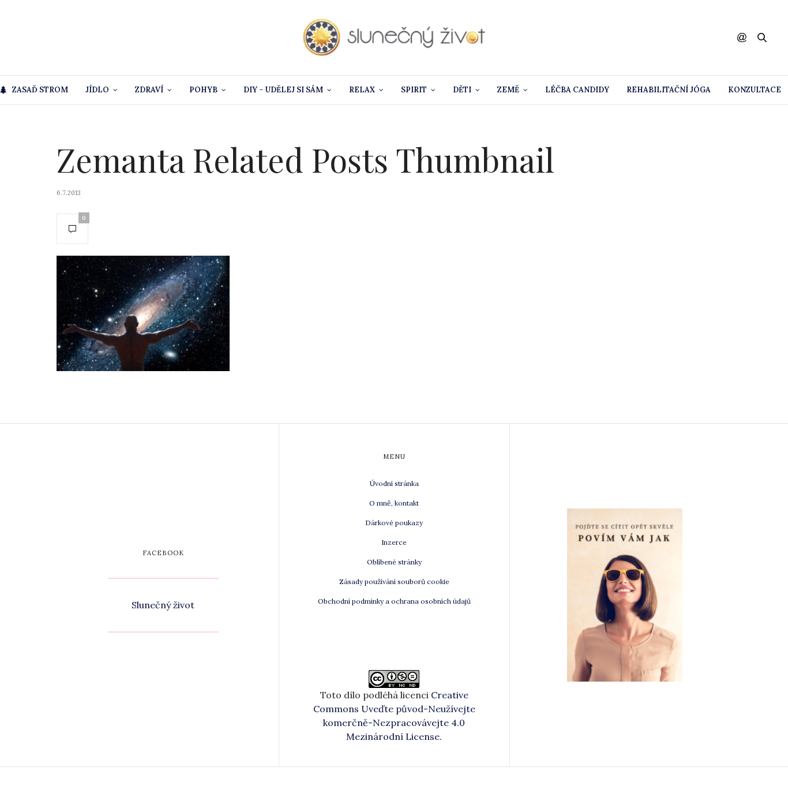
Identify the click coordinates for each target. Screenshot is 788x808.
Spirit (414, 90)
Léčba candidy (577, 90)
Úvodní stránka (394, 483)
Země (508, 90)
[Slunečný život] (394, 37)
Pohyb (203, 90)
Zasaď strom (40, 90)
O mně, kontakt (394, 503)
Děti (462, 90)
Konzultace (754, 90)
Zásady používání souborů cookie (394, 581)
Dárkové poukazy (394, 522)
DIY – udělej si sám (283, 90)
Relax (362, 90)
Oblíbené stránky (394, 562)
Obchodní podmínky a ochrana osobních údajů (394, 601)
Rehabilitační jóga (668, 90)
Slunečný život (163, 605)
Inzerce (394, 542)
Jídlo (97, 90)
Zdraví (149, 90)
